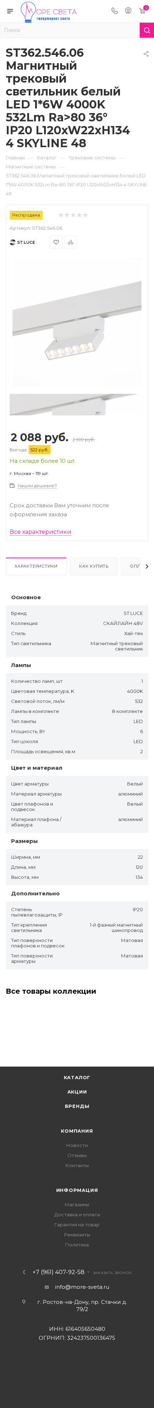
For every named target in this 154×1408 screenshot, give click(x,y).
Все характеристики (40, 531)
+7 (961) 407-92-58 (59, 1272)
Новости (77, 1145)
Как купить (94, 566)
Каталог (77, 1077)
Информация (77, 1190)
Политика (77, 1245)
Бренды (77, 1106)
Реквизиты (77, 1234)
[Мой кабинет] (128, 11)
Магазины (77, 1204)
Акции (77, 1092)
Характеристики (36, 566)
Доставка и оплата (77, 1214)
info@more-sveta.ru (82, 1286)
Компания (77, 1131)
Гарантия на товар (77, 1224)
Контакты (77, 1165)
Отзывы (77, 1155)
